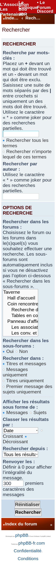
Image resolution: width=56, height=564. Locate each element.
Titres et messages (25, 363)
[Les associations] (20, 327)
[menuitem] (27, 551)
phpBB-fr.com (31, 543)
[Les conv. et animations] (20, 333)
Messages (16, 412)
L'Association (14, 4)
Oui (9, 351)
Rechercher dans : (23, 358)
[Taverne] (20, 292)
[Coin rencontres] (20, 304)
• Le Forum (44, 5)
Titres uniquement (24, 380)
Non (23, 351)
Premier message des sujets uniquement (27, 389)
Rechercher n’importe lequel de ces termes (27, 154)
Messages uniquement (15, 372)
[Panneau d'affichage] (20, 321)
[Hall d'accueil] (20, 298)
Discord (45, 11)
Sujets (39, 412)
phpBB (21, 535)
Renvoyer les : (19, 461)
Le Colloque (27, 5)
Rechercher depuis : (25, 448)
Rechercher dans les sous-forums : (26, 343)
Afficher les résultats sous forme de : (26, 404)
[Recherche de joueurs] (20, 310)
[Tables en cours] (20, 316)
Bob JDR (22, 12)
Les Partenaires (12, 12)
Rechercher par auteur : (20, 166)
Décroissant (15, 441)
